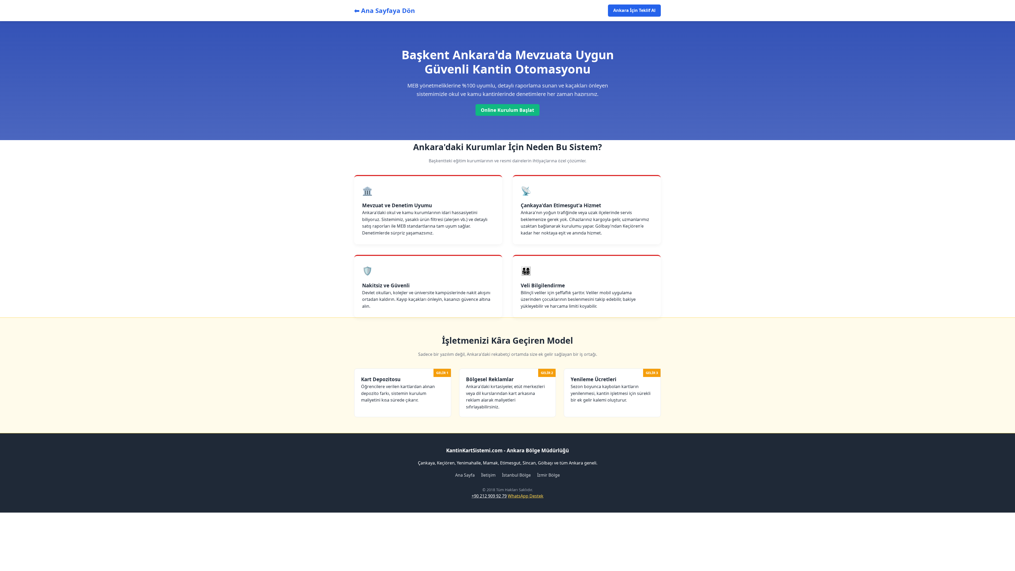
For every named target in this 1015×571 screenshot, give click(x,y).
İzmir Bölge (548, 475)
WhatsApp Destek (525, 496)
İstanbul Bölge (516, 475)
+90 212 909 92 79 (489, 496)
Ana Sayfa (465, 475)
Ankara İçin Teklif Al (634, 10)
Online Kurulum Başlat (507, 110)
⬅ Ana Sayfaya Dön (384, 10)
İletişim (488, 475)
